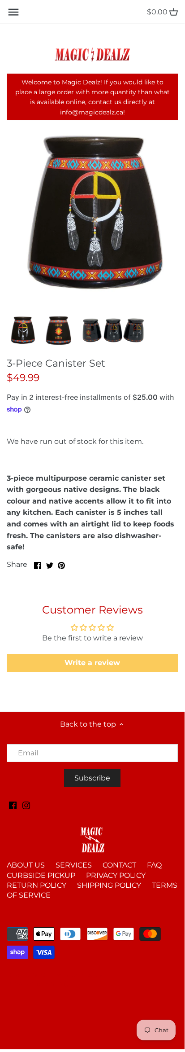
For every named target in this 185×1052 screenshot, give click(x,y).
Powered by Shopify (38, 984)
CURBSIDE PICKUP (41, 875)
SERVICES (74, 865)
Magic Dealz (83, 975)
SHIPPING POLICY (109, 885)
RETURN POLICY (36, 885)
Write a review (92, 662)
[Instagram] (26, 805)
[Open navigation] (13, 12)
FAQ (154, 865)
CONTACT (119, 865)
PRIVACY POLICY (116, 875)
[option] (22, 330)
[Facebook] (13, 805)
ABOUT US (26, 865)
